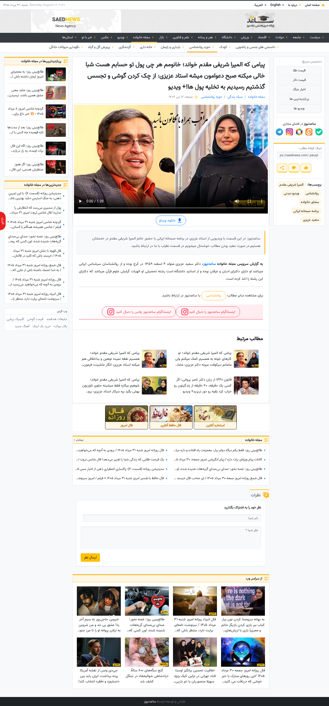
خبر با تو (87, 37)
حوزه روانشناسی (200, 47)
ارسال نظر (90, 557)
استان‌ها (68, 37)
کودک (223, 47)
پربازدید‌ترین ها (299, 99)
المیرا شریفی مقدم (291, 184)
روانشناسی (213, 295)
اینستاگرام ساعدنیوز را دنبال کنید (212, 312)
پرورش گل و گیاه (99, 47)
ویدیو (121, 37)
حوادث (280, 37)
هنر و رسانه (206, 37)
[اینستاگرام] (289, 132)
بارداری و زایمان (171, 47)
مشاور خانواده (310, 202)
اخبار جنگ (299, 89)
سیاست (315, 37)
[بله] (319, 132)
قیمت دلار (299, 80)
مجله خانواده (142, 37)
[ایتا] (309, 132)
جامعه (297, 37)
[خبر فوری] (3, 221)
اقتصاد (262, 37)
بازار (162, 37)
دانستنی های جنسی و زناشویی (256, 47)
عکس (105, 37)
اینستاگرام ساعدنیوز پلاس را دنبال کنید (143, 312)
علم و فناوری (181, 37)
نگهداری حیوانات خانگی (64, 47)
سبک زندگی (235, 97)
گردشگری (125, 47)
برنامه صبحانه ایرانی (306, 211)
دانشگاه (227, 37)
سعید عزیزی (311, 220)
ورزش (245, 37)
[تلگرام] (279, 132)
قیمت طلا (299, 70)
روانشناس (312, 193)
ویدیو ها (299, 108)
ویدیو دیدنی (291, 193)
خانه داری (146, 47)
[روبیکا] (299, 132)
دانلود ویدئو (168, 221)
